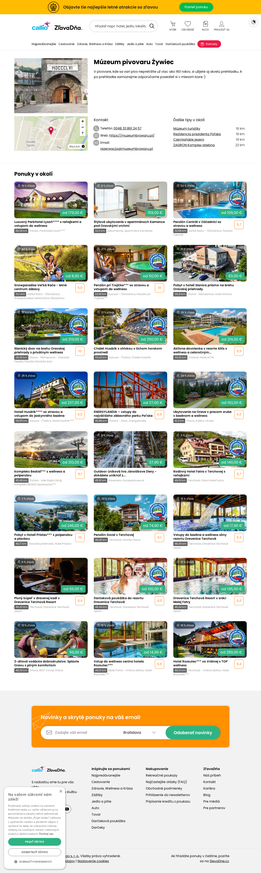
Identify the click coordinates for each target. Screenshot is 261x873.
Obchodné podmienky (164, 788)
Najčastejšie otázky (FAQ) (166, 782)
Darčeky (211, 44)
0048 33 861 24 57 (128, 128)
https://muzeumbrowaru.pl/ (132, 135)
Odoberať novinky (193, 733)
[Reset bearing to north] (83, 133)
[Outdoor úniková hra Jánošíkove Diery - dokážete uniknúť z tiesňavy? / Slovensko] (130, 458)
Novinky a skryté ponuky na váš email (90, 717)
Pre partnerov (214, 808)
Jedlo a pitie (135, 44)
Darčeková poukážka (180, 44)
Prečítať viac (46, 834)
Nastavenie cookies (93, 861)
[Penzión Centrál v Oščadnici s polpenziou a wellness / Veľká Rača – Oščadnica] (210, 209)
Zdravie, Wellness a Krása (95, 44)
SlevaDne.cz (219, 861)
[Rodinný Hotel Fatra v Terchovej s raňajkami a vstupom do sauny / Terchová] (210, 458)
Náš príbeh (212, 775)
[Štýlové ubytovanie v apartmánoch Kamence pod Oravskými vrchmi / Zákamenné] (130, 209)
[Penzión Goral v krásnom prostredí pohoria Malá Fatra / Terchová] (130, 522)
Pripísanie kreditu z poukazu (168, 801)
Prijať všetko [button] (34, 841)
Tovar (159, 44)
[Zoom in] (83, 121)
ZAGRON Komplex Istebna (194, 145)
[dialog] (34, 828)
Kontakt (209, 782)
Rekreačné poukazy (161, 775)
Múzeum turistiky (186, 128)
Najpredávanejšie (44, 44)
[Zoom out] (83, 127)
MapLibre (74, 146)
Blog (206, 795)
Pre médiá (211, 801)
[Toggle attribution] (83, 146)
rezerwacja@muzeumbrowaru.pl (126, 148)
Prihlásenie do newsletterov (168, 795)
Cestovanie (67, 44)
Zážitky (119, 44)
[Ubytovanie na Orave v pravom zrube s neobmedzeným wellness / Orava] (210, 397)
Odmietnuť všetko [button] (34, 852)
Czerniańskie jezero (188, 139)
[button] (34, 862)
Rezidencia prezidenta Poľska (197, 134)
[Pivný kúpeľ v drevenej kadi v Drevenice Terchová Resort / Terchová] (51, 585)
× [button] (60, 791)
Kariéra (209, 788)
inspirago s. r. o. (66, 856)
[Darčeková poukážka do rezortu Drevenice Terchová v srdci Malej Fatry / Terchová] (130, 585)
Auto (149, 44)
